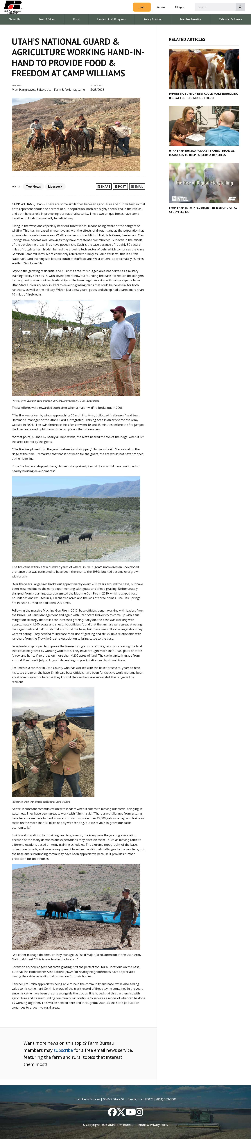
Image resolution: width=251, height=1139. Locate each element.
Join (141, 7)
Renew (161, 7)
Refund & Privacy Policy (152, 1125)
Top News (33, 186)
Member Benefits (190, 19)
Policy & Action (153, 19)
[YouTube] (130, 1114)
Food (76, 19)
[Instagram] (139, 1114)
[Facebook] (112, 1114)
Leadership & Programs (111, 19)
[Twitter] (121, 1114)
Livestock (55, 186)
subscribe (63, 1050)
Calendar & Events (230, 19)
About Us (14, 19)
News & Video (46, 19)
